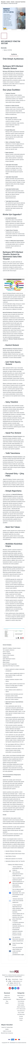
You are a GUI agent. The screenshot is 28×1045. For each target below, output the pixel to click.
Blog (7, 1001)
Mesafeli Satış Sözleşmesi (7, 1033)
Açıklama (14, 54)
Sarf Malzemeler (21, 1014)
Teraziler (21, 1016)
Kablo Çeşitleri (21, 1005)
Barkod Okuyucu (21, 995)
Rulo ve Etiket (21, 1012)
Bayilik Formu (7, 997)
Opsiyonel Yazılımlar (20, 2)
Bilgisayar (21, 997)
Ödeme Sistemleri (21, 1007)
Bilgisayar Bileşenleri (21, 999)
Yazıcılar (21, 1018)
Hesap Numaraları (7, 999)
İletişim (7, 1003)
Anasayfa (3, 2)
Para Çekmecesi (21, 1010)
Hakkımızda (7, 995)
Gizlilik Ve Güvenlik (7, 1031)
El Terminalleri (21, 1003)
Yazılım (12, 2)
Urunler (8, 2)
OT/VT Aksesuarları (21, 1008)
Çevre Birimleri (21, 1001)
